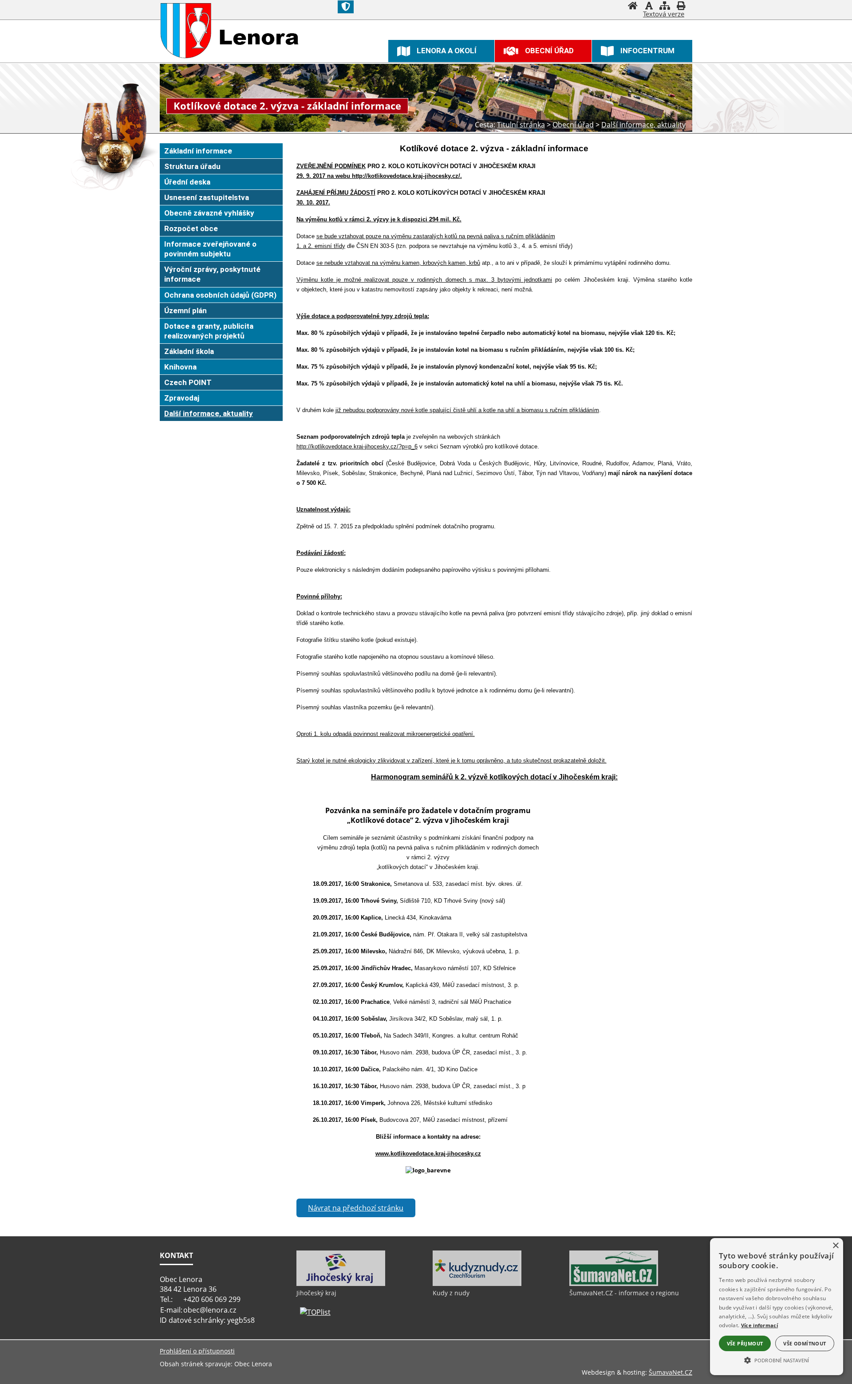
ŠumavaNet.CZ (670, 1372)
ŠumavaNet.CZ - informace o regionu (624, 1293)
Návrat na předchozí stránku (355, 1208)
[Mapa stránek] (664, 6)
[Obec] (186, 30)
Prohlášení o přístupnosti (197, 1351)
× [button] (835, 1245)
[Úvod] (632, 6)
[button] (776, 1360)
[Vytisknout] (680, 6)
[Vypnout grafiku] (648, 6)
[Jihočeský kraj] (340, 1284)
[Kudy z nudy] (477, 1284)
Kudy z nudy (451, 1293)
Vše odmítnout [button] (804, 1343)
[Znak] (346, 6)
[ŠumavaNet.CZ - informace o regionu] (613, 1284)
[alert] (776, 1306)
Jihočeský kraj (316, 1293)
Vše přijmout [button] (745, 1343)
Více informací (759, 1325)
